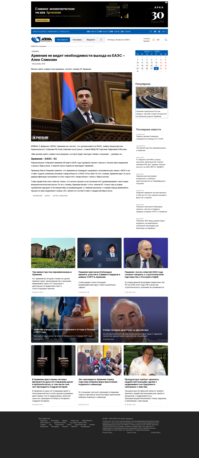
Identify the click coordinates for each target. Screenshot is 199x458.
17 (138, 66)
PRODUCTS (64, 32)
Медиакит (91, 40)
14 (156, 63)
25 (142, 68)
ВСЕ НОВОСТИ (44, 419)
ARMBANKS (53, 32)
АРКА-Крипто (45, 423)
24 (138, 68)
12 (147, 63)
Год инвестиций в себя (78, 423)
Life (50, 425)
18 (142, 66)
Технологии (59, 425)
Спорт (69, 425)
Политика (35, 51)
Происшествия (80, 425)
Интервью (55, 426)
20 (152, 66)
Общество (75, 421)
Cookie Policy (155, 432)
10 (138, 63)
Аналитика (44, 426)
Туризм (43, 425)
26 (147, 68)
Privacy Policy (107, 432)
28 (156, 68)
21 (156, 66)
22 (161, 66)
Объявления (85, 426)
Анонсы (65, 426)
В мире (92, 425)
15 (161, 63)
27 (152, 68)
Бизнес (65, 421)
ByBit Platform (87, 421)
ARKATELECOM (39, 32)
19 (147, 66)
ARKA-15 (74, 426)
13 (151, 63)
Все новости (62, 40)
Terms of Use (131, 432)
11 (142, 63)
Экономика (77, 40)
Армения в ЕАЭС (60, 423)
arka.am (155, 425)
